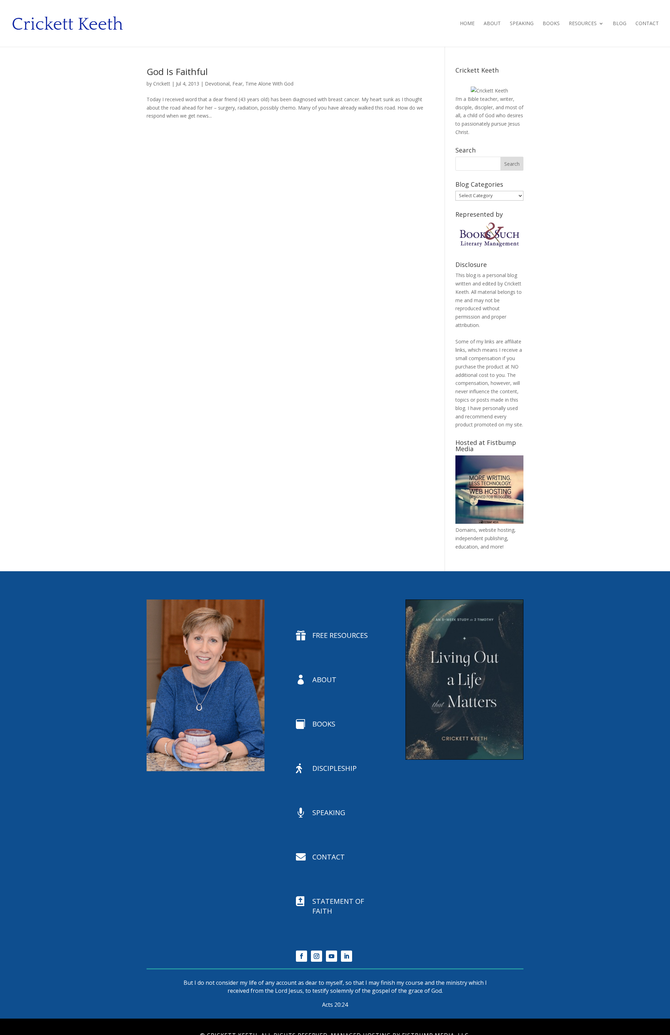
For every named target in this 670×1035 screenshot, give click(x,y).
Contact (647, 24)
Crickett (161, 83)
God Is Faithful (177, 71)
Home (467, 24)
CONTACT (328, 857)
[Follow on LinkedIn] (346, 956)
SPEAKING (328, 812)
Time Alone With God (269, 83)
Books (551, 24)
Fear (237, 83)
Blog (619, 24)
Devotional (217, 83)
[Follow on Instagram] (316, 956)
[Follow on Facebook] (301, 956)
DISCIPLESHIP (334, 768)
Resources (583, 24)
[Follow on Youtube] (331, 956)
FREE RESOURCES (340, 635)
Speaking (522, 24)
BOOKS (323, 724)
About (492, 24)
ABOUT (324, 679)
